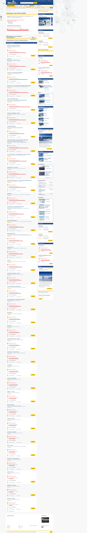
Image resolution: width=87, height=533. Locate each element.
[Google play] (45, 522)
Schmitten (40, 57)
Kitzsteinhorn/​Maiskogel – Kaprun (13, 113)
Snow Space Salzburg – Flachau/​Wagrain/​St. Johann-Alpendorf (18, 154)
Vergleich (24, 7)
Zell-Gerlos (26, 86)
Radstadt (27, 234)
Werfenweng (9, 325)
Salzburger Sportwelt (22, 155)
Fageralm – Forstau (10, 391)
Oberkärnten (17, 194)
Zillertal (23, 86)
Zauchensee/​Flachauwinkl (12, 220)
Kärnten (14, 194)
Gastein (21, 181)
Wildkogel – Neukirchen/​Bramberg (13, 45)
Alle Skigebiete (9, 7)
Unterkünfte (42, 7)
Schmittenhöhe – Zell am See (12, 167)
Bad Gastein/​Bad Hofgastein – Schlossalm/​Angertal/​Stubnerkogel (19, 180)
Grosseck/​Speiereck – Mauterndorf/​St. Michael (15, 299)
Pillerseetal (26, 142)
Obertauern (19, 60)
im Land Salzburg (46, 33)
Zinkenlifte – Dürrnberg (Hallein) (13, 458)
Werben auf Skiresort (33, 525)
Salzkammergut (19, 208)
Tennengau (19, 207)
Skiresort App (44, 515)
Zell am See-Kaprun (22, 114)
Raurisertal (21, 274)
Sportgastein (9, 312)
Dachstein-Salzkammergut (25, 208)
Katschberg (9, 193)
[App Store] (45, 519)
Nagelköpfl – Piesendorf (11, 485)
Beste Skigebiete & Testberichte (17, 7)
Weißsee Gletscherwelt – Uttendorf (13, 338)
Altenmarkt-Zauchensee (29, 221)
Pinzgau (19, 46)
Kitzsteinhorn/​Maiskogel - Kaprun (45, 255)
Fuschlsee (23, 406)
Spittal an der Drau (22, 194)
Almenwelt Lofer (10, 247)
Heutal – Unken (10, 445)
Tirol (13, 86)
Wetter (33, 7)
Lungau (19, 300)
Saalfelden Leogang (22, 141)
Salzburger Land (15, 46)
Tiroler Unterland (17, 86)
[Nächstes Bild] (52, 21)
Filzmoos (9, 260)
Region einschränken (23, 40)
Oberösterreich (15, 208)
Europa (8, 46)
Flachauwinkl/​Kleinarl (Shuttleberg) (13, 286)
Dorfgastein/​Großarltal (11, 126)
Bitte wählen (38, 5)
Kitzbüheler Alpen (22, 100)
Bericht (51, 65)
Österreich (11, 46)
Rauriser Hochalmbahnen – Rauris (13, 273)
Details (33, 55)
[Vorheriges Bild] (39, 21)
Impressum (9, 526)
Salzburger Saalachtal (23, 248)
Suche (17, 40)
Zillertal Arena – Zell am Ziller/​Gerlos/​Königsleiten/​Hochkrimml (19, 85)
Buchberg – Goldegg (11, 498)
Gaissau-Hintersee (10, 404)
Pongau (19, 127)
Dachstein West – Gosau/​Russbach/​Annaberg (15, 206)
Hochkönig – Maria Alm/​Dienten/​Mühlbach (15, 72)
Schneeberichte (28, 7)
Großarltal (21, 127)
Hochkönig (19, 73)
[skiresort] (12, 2)
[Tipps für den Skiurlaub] (50, 8)
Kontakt (8, 525)
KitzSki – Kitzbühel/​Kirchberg (12, 98)
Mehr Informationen (33, 531)
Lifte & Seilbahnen (37, 7)
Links (19, 525)
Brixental (26, 100)
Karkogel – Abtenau (10, 418)
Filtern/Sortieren (11, 40)
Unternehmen (21, 526)
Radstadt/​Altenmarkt (11, 233)
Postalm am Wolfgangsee (12, 378)
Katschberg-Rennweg (27, 194)
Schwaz (21, 86)
